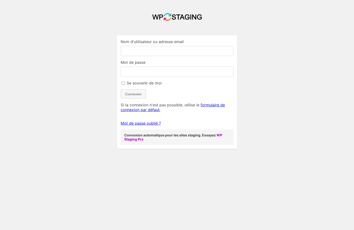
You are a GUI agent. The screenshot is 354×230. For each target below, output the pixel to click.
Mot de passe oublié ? (141, 123)
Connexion (133, 94)
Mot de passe (133, 62)
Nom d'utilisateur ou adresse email (152, 41)
